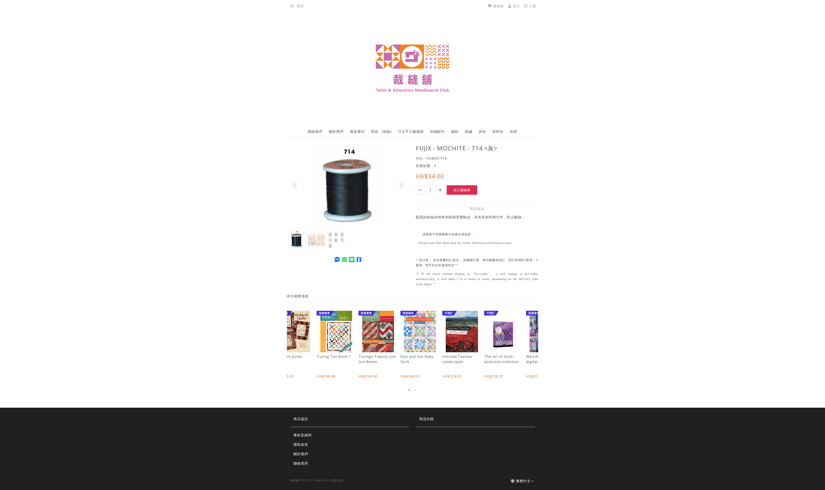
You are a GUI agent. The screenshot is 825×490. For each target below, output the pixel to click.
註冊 (532, 6)
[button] (296, 185)
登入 (516, 6)
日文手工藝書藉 (411, 131)
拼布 (482, 131)
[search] (292, 6)
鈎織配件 (437, 131)
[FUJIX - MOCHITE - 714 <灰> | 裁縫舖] (412, 68)
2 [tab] (416, 390)
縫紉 (454, 131)
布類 (513, 131)
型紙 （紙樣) (381, 131)
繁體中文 (523, 481)
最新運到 (357, 131)
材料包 (497, 131)
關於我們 (336, 131)
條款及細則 (302, 435)
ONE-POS (336, 480)
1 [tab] (409, 390)
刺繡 (468, 131)
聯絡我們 (315, 131)
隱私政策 (300, 444)
